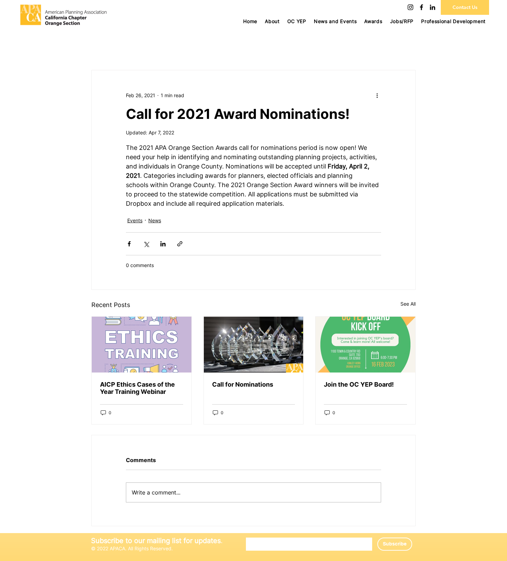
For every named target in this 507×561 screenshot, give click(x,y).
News (154, 220)
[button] (297, 21)
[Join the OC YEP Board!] (365, 345)
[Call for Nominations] (254, 345)
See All (408, 304)
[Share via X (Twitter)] (146, 244)
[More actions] (377, 95)
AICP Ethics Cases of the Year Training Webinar (137, 388)
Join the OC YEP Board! (359, 384)
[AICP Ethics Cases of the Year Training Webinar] (141, 345)
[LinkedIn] (432, 7)
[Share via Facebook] (129, 244)
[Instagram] (410, 7)
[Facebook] (421, 7)
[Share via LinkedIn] (163, 244)
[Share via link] (180, 244)
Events (134, 220)
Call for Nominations (242, 384)
